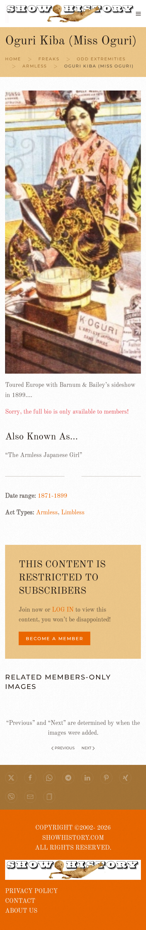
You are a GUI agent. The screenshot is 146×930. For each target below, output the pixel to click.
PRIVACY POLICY (31, 891)
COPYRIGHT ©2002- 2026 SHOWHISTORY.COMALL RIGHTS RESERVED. (73, 838)
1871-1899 (52, 496)
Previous (65, 748)
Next (86, 748)
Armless (47, 513)
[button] (138, 13)
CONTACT (20, 901)
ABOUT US (21, 911)
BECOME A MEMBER (54, 638)
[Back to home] (70, 13)
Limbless (73, 513)
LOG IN (63, 610)
